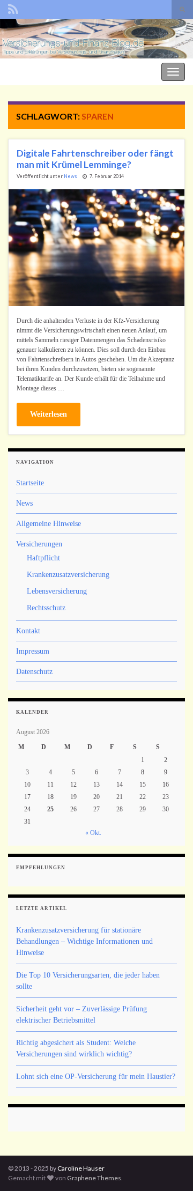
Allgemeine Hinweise (48, 524)
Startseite (30, 483)
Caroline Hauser (81, 1168)
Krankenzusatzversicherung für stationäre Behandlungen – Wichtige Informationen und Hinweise (84, 941)
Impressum (32, 651)
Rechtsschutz (46, 608)
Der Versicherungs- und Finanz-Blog (60, 70)
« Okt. (93, 833)
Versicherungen (39, 544)
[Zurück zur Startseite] (96, 38)
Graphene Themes (94, 1178)
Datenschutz (34, 672)
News (70, 176)
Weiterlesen (48, 414)
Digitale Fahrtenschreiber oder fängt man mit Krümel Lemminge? (95, 158)
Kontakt (28, 631)
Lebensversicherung (57, 591)
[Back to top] (168, 1166)
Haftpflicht (43, 558)
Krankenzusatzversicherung (68, 575)
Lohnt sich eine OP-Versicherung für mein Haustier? (95, 1076)
